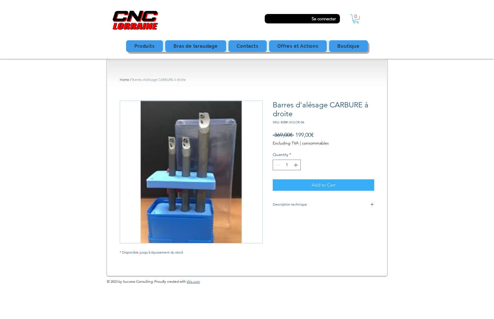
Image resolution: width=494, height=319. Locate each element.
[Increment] (296, 165)
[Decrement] (277, 165)
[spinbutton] (287, 165)
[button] (355, 18)
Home (124, 79)
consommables (315, 143)
